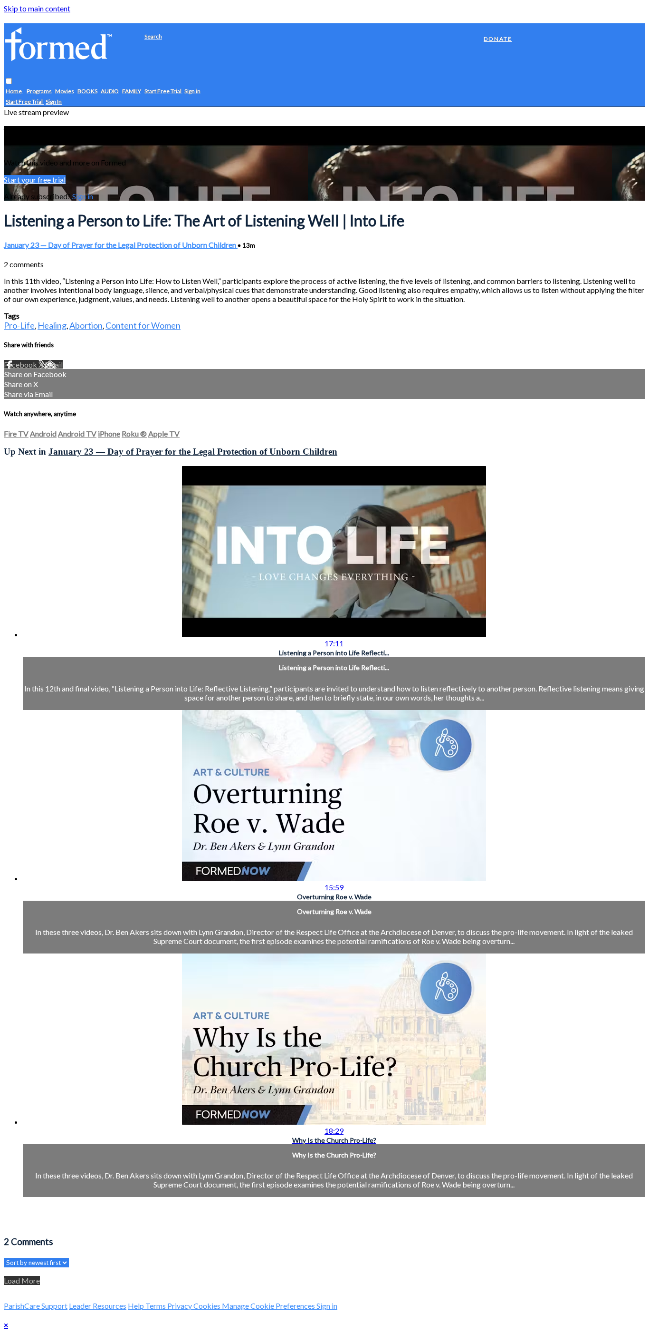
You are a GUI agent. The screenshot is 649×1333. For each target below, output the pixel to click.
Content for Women (143, 325)
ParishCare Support (35, 1305)
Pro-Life (19, 325)
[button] (9, 81)
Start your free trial (35, 179)
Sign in (192, 91)
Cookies (207, 1305)
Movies (64, 91)
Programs (39, 91)
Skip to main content (37, 8)
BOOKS (87, 91)
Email (54, 364)
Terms (156, 1305)
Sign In (54, 102)
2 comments (24, 264)
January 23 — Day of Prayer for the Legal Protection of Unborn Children (121, 244)
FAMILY (131, 91)
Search (153, 36)
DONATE (498, 38)
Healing (52, 325)
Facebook (21, 364)
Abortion (86, 325)
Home (14, 91)
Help (136, 1305)
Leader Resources (97, 1305)
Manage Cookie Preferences (269, 1305)
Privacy (180, 1305)
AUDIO (110, 91)
